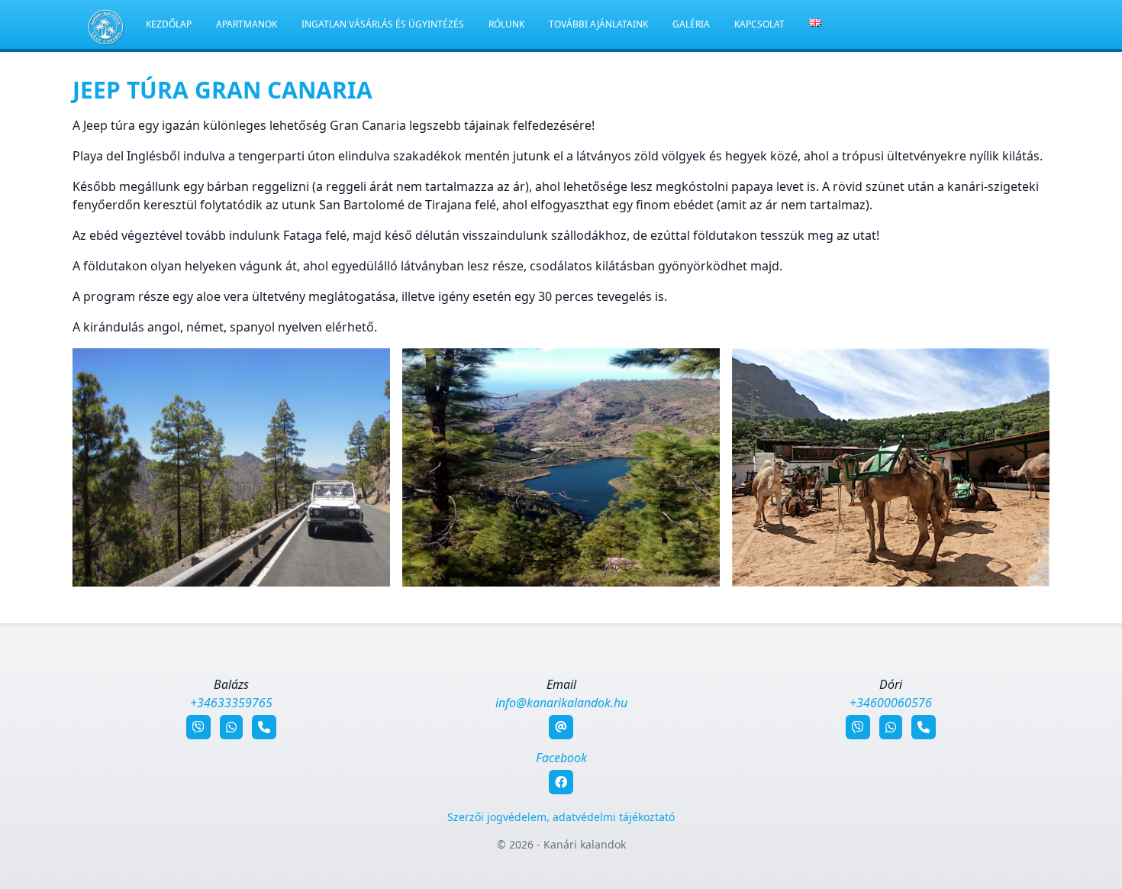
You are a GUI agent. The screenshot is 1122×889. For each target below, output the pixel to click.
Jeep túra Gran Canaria (222, 89)
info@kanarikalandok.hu (561, 702)
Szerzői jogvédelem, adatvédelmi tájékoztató (561, 817)
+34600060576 (891, 702)
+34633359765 (231, 702)
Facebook (561, 757)
